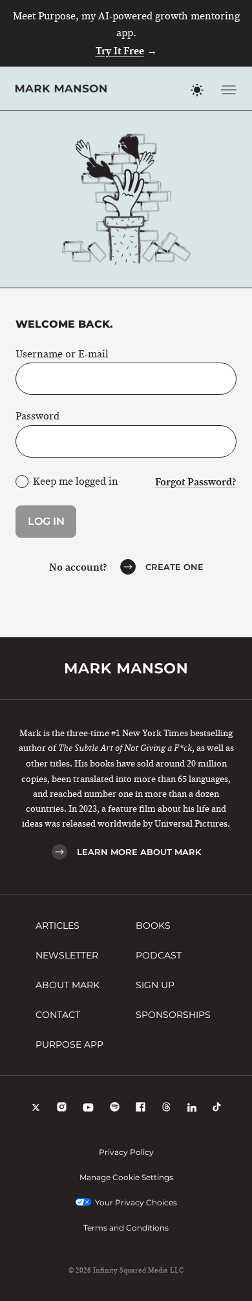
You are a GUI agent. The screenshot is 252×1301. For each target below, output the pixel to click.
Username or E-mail (62, 354)
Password (37, 416)
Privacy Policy (126, 1152)
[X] (36, 1109)
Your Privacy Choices (136, 1202)
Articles (57, 925)
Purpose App (69, 1044)
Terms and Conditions (126, 1227)
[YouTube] (88, 1109)
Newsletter (67, 955)
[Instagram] (62, 1109)
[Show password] (218, 441)
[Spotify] (115, 1109)
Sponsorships (173, 1015)
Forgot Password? (195, 481)
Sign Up (155, 985)
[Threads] (166, 1109)
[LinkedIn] (192, 1109)
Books (153, 925)
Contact (58, 1015)
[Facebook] (140, 1109)
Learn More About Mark (139, 852)
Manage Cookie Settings (126, 1177)
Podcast (159, 955)
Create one (174, 567)
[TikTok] (216, 1109)
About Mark (68, 985)
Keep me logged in (75, 481)
